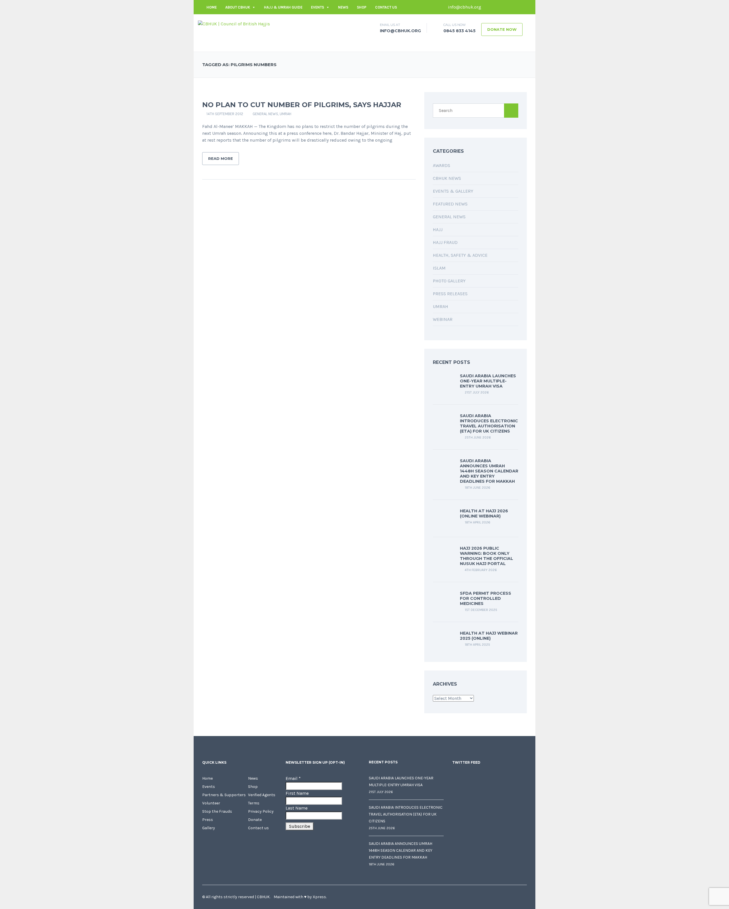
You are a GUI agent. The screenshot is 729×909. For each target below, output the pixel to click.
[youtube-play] (514, 7)
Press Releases (450, 293)
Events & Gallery (453, 191)
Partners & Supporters (224, 794)
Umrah (285, 114)
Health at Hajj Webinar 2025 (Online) (489, 636)
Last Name (297, 808)
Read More (220, 158)
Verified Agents (261, 794)
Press (207, 819)
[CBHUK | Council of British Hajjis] (234, 23)
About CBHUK (237, 7)
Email (293, 778)
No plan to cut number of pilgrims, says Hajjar (301, 105)
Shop (361, 7)
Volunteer (211, 803)
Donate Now (502, 29)
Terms (253, 803)
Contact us (386, 7)
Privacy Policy (261, 811)
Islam (439, 268)
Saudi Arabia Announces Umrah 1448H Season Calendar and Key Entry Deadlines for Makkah (489, 471)
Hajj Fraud (445, 242)
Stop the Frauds (217, 811)
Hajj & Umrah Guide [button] (283, 7)
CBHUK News (447, 178)
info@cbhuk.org (464, 7)
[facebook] (488, 7)
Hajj (438, 229)
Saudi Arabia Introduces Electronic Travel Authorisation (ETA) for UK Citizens (489, 423)
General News (265, 114)
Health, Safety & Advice (460, 255)
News (343, 7)
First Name (297, 793)
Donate (255, 819)
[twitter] (497, 7)
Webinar (442, 319)
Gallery (208, 828)
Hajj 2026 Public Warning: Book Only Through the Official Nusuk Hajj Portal (486, 556)
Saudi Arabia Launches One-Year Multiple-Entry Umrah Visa (488, 381)
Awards (441, 165)
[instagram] (522, 7)
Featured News (450, 204)
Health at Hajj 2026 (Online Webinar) (484, 513)
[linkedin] (505, 7)
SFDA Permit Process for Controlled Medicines (485, 598)
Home (211, 7)
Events (317, 7)
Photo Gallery (449, 281)
